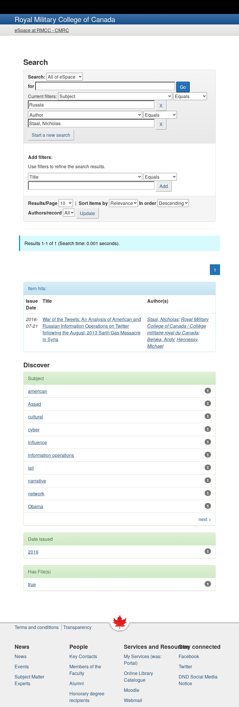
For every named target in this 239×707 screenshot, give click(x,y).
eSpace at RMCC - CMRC (42, 30)
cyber (33, 429)
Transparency (77, 627)
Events (22, 666)
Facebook (189, 656)
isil (31, 468)
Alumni (76, 683)
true (32, 584)
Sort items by (93, 203)
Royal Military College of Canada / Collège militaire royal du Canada (178, 326)
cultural (35, 416)
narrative (37, 480)
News (21, 656)
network (36, 493)
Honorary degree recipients (86, 697)
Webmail (133, 700)
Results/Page (42, 203)
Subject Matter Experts (29, 680)
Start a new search (51, 135)
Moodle (131, 690)
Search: (36, 76)
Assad (34, 404)
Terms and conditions (37, 627)
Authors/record (45, 212)
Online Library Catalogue (138, 676)
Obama (35, 506)
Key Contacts (83, 656)
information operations (51, 455)
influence (37, 442)
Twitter (185, 666)
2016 (33, 551)
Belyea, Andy (160, 339)
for (31, 86)
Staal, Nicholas (163, 319)
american (37, 391)
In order (147, 203)
